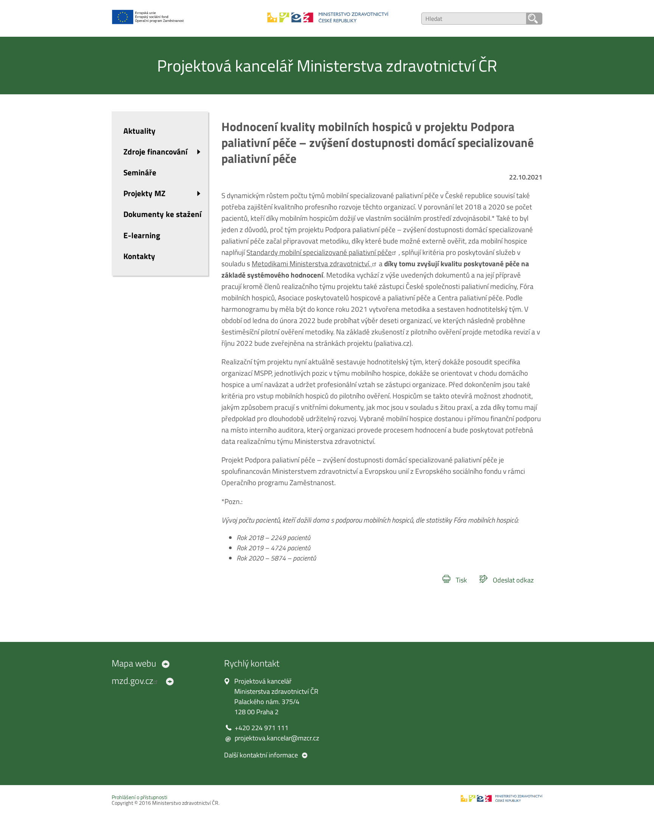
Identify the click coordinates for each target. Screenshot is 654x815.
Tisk (461, 580)
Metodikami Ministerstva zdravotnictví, (312, 263)
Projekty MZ (144, 193)
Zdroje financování (155, 151)
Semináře (139, 172)
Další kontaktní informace (261, 755)
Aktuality (139, 131)
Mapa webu (134, 663)
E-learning (141, 235)
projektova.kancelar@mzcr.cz (277, 738)
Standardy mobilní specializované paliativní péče (319, 252)
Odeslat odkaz (513, 580)
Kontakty (139, 256)
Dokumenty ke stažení (162, 214)
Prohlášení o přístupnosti (139, 797)
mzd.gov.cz (132, 680)
